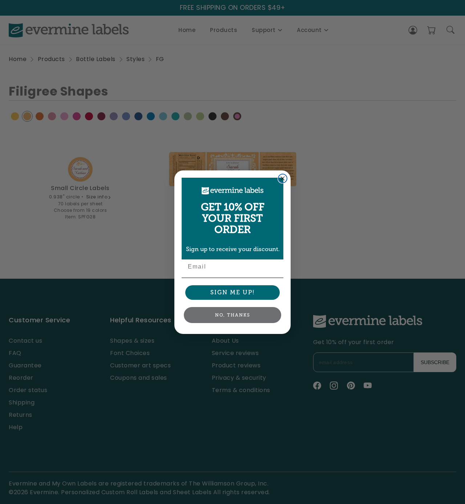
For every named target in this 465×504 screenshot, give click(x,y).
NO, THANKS (232, 314)
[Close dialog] (282, 178)
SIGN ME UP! (232, 292)
